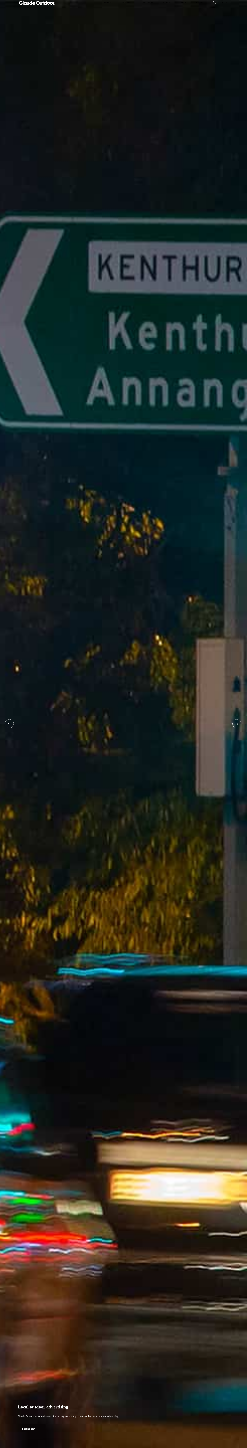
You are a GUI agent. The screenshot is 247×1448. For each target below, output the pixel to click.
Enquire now (28, 1429)
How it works (147, 2)
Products (108, 2)
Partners (167, 2)
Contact (199, 2)
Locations (126, 2)
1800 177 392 (223, 2)
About (183, 2)
